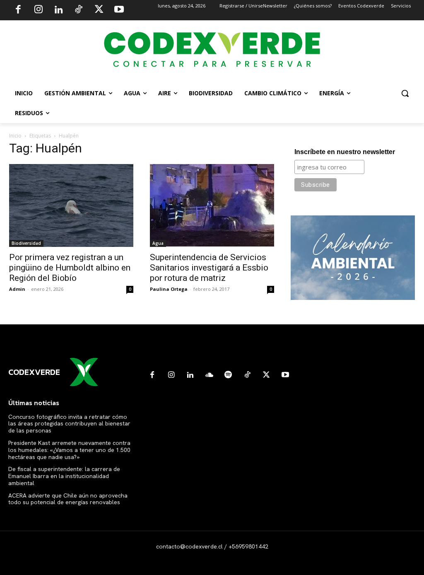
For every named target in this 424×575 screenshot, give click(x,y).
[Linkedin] (58, 10)
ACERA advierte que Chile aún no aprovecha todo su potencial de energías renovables (68, 499)
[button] (405, 93)
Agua (158, 243)
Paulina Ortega (169, 289)
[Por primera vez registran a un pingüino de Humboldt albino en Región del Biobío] (71, 205)
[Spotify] (228, 375)
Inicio (15, 135)
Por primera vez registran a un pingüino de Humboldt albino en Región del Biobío (69, 267)
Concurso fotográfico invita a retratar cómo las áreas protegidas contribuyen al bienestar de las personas (69, 424)
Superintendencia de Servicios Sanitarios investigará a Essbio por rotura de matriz (209, 267)
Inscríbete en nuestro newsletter (344, 151)
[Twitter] (99, 10)
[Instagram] (38, 10)
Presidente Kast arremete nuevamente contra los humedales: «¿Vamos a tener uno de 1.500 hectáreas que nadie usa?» (69, 450)
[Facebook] (18, 10)
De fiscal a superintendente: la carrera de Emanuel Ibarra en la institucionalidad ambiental (64, 476)
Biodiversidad (26, 243)
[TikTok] (79, 10)
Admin (17, 289)
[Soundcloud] (209, 375)
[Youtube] (119, 10)
